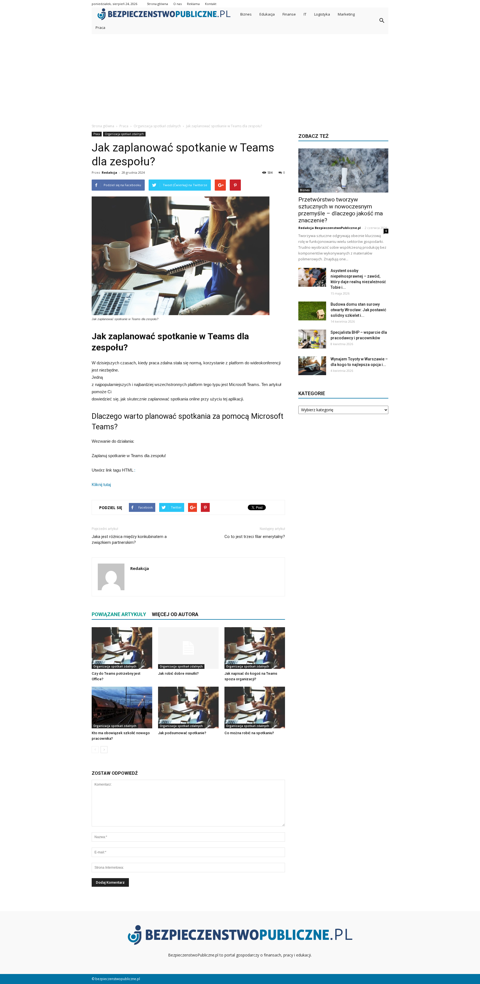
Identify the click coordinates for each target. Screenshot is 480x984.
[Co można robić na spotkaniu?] (254, 707)
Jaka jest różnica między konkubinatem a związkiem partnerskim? (129, 539)
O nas (177, 4)
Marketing (346, 14)
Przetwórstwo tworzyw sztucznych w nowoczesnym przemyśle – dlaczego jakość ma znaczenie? (340, 210)
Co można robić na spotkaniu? (249, 733)
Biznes (246, 14)
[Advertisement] (240, 76)
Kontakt (210, 4)
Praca (100, 27)
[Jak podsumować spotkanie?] (188, 707)
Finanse (289, 14)
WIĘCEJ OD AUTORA (175, 614)
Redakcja (109, 172)
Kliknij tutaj (101, 484)
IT (305, 14)
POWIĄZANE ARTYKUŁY (119, 614)
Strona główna (157, 4)
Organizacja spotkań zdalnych (124, 134)
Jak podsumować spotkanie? (182, 733)
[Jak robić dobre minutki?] (188, 648)
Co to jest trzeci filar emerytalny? (254, 536)
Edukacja (267, 14)
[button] (381, 21)
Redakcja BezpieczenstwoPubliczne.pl (329, 228)
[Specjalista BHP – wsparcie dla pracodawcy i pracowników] (312, 339)
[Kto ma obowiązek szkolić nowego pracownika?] (122, 707)
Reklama (193, 4)
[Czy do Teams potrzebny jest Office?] (122, 648)
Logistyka (322, 14)
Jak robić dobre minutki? (178, 673)
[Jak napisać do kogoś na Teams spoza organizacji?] (254, 648)
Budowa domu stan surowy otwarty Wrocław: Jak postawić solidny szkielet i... (358, 310)
